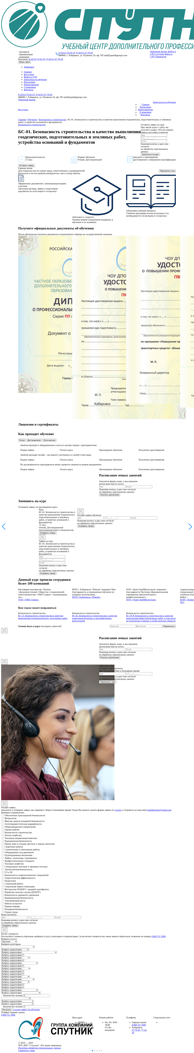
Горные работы (12, 829)
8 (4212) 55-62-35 (67, 53)
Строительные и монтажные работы (22, 849)
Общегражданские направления (20, 827)
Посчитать (6, 1010)
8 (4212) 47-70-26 (84, 53)
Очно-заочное (49, 440)
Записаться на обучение (35, 79)
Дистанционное (34, 440)
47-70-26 (136, 1030)
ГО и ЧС (9, 872)
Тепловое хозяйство (14, 864)
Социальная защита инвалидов (20, 886)
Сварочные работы (14, 846)
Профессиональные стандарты (19, 861)
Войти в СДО (30, 77)
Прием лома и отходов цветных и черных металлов (30, 844)
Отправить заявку (47, 533)
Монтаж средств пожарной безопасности (24, 821)
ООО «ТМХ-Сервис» (28, 599)
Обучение (32, 119)
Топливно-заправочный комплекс (21, 838)
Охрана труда (11, 912)
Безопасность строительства (52, 119)
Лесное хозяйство (13, 835)
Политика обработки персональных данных (39, 1048)
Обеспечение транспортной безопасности (25, 815)
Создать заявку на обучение (26, 1009)
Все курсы (29, 74)
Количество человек (13, 995)
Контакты (28, 90)
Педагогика (10, 881)
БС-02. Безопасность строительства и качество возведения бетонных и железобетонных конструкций (94, 618)
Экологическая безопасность (18, 869)
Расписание (29, 82)
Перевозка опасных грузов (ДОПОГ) (22, 892)
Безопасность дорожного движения (22, 895)
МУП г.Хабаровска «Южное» (86, 597)
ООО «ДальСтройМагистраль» (141, 599)
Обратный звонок (158, 51)
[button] (190, 526)
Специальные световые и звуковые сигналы (26, 866)
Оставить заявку (26, 165)
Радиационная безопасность (18, 841)
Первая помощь (12, 906)
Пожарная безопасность (16, 909)
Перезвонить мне (167, 171)
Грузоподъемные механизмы (18, 855)
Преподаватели (31, 84)
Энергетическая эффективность (20, 878)
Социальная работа (14, 883)
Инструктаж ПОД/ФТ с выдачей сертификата (27, 889)
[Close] (42, 537)
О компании (30, 87)
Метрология (10, 818)
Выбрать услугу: (9, 939)
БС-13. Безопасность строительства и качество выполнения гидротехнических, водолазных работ (42, 617)
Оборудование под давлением (19, 852)
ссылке (118, 810)
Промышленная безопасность (19, 898)
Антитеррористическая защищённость (23, 824)
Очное (22, 440)
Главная (28, 72)
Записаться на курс (150, 154)
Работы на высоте (13, 903)
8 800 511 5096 (159, 936)
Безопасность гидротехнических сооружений (27, 875)
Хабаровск (29, 67)
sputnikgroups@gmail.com (159, 810)
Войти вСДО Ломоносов (161, 55)
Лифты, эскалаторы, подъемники (21, 858)
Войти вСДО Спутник (163, 52)
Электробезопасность (15, 901)
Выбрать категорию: (11, 944)
